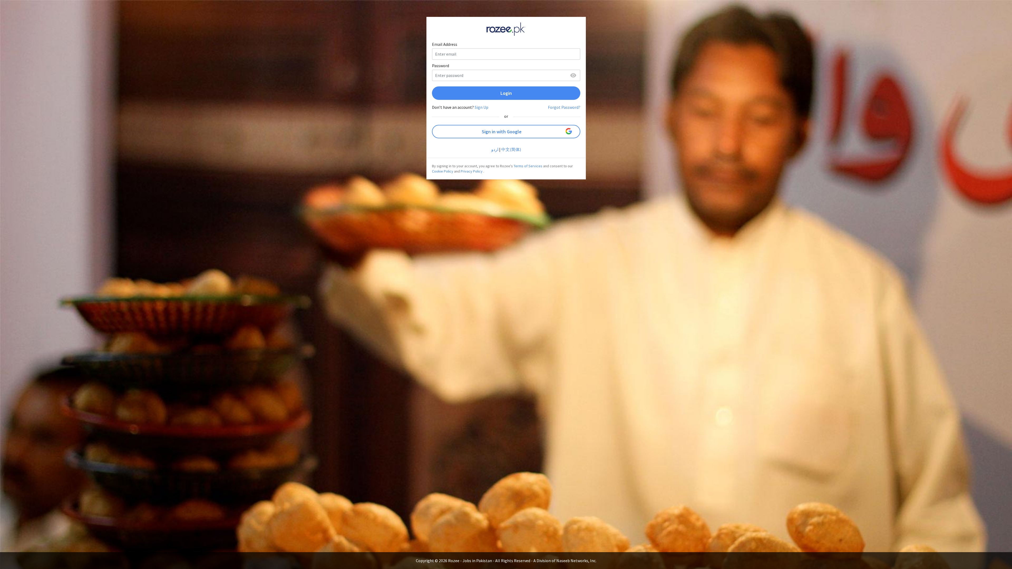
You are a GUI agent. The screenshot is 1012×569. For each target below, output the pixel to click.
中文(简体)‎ (511, 149)
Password (440, 65)
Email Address (444, 44)
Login (506, 93)
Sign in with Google (502, 132)
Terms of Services (528, 166)
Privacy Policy (472, 171)
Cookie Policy (442, 171)
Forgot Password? (564, 107)
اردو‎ (494, 149)
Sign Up (481, 107)
